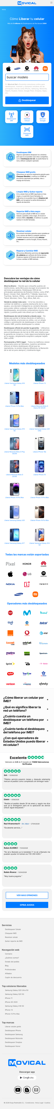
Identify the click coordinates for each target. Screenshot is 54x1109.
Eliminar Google (43, 120)
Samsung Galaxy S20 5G (14, 994)
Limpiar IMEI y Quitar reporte (29, 192)
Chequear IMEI (27, 134)
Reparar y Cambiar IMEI (27, 251)
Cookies (47, 1103)
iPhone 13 (9, 1010)
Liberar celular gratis (13, 1026)
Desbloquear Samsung (14, 1034)
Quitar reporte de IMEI (13, 941)
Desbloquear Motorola (13, 1038)
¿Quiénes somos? (12, 958)
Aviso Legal (39, 1103)
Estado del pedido (12, 962)
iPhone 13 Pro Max (12, 1014)
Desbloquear (28, 100)
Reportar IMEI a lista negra (28, 211)
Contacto (8, 954)
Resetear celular (23, 231)
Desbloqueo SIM (11, 120)
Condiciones (29, 1103)
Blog (6, 966)
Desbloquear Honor (12, 1046)
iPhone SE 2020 (11, 1002)
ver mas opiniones (27, 895)
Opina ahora (27, 905)
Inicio (4, 9)
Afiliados (8, 973)
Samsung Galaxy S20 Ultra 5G (16, 990)
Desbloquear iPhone (13, 1030)
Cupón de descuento (13, 977)
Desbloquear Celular (13, 929)
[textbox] (26, 77)
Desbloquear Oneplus (13, 1042)
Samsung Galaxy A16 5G (14, 1006)
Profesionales (10, 970)
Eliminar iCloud (27, 120)
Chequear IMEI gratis (25, 172)
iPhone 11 (8, 998)
